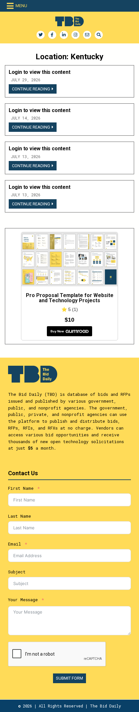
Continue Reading (34, 90)
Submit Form (69, 678)
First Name (21, 488)
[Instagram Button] (75, 35)
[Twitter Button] (41, 35)
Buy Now (57, 331)
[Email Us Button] (87, 35)
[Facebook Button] (52, 35)
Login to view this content (39, 72)
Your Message (23, 600)
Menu (21, 5)
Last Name (19, 516)
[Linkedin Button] (64, 35)
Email (14, 544)
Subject (17, 572)
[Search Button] (99, 35)
